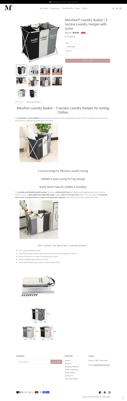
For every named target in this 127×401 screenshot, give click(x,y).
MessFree (91, 397)
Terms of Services (71, 370)
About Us (68, 363)
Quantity (68, 51)
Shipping (71, 36)
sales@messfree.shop (101, 365)
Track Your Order (71, 379)
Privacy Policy (70, 373)
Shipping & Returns (72, 366)
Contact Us (69, 376)
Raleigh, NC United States (102, 397)
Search (67, 360)
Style (67, 43)
